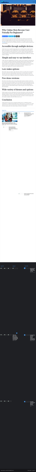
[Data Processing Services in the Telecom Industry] (21, 226)
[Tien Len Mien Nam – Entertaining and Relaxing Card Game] (2, 367)
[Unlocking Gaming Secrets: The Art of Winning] (27, 434)
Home (3, 27)
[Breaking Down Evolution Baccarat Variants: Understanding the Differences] (9, 434)
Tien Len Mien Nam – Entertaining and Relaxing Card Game (15, 337)
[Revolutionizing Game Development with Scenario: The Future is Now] (6, 301)
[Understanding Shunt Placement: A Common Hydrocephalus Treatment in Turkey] (5, 160)
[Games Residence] (5, 2)
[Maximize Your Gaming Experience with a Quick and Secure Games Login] (6, 367)
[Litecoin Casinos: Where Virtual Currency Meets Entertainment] (2, 434)
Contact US (33, 470)
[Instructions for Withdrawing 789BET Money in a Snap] (6, 434)
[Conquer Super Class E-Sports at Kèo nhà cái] (9, 301)
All (5, 27)
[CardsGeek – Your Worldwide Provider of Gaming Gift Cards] (2, 301)
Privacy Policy (30, 470)
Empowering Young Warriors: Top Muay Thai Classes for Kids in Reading (9, 123)
